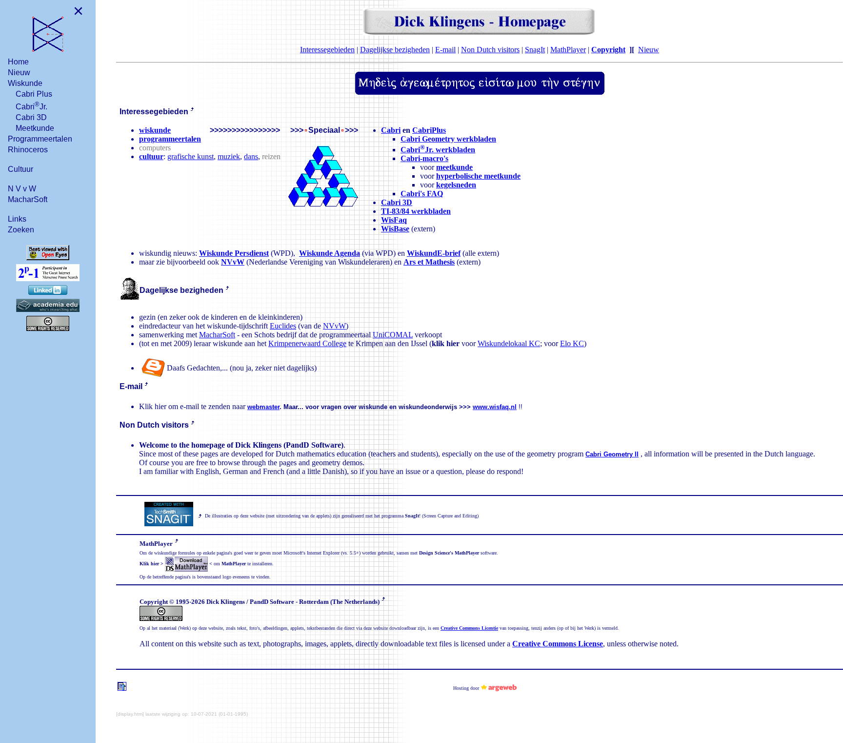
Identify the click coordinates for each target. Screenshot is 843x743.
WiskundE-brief (434, 253)
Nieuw (19, 72)
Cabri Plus (34, 94)
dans (251, 156)
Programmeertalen (40, 139)
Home (18, 62)
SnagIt (535, 49)
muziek (229, 156)
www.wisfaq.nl (495, 407)
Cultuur (20, 169)
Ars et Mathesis (429, 262)
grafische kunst (190, 156)
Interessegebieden (327, 49)
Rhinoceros (28, 149)
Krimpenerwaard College (307, 343)
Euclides (283, 326)
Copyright (608, 49)
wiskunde (155, 130)
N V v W (22, 189)
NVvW (232, 262)
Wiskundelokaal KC (509, 343)
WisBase (395, 229)
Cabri (391, 130)
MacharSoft (27, 199)
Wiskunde (25, 83)
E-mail (445, 49)
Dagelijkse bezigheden (395, 49)
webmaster (263, 407)
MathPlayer (568, 49)
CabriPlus (429, 130)
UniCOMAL (393, 334)
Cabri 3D (31, 117)
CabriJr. (31, 106)
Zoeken (21, 230)
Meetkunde (35, 128)
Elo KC (572, 343)
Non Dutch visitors (490, 49)
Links (17, 219)
